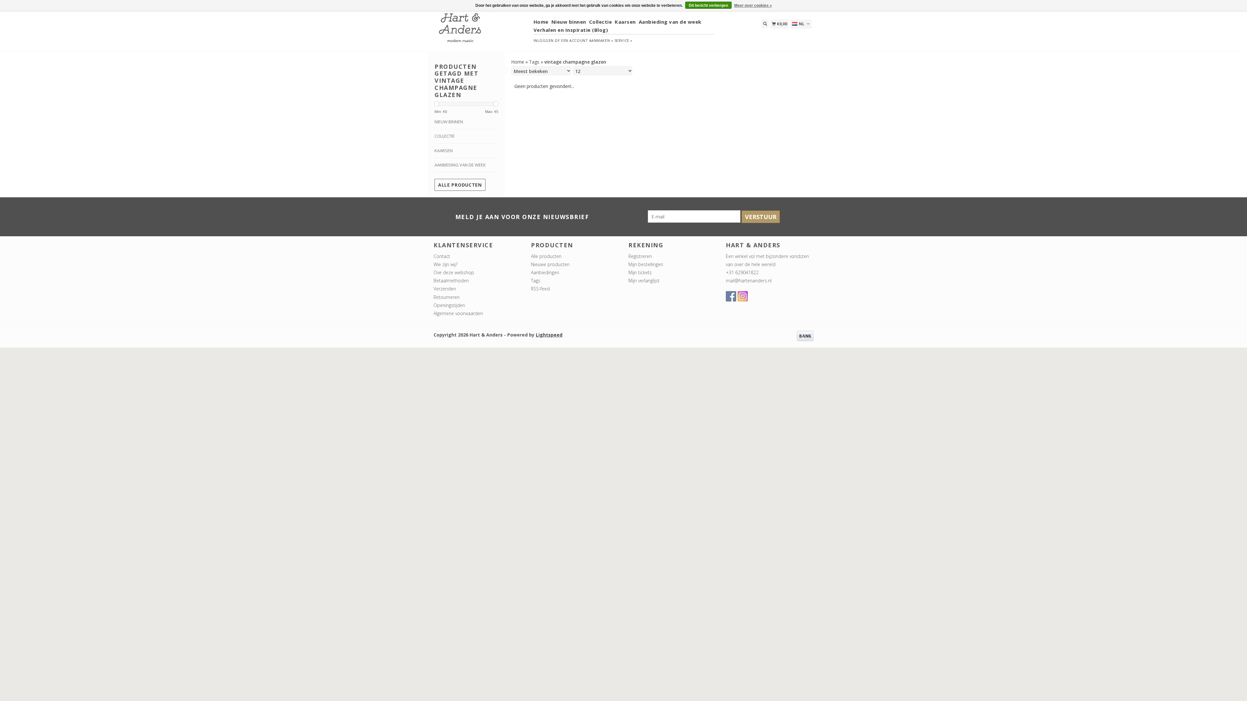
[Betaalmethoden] (805, 335)
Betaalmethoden (451, 280)
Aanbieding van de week (670, 21)
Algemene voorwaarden (458, 313)
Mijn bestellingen (645, 264)
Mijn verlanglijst (644, 280)
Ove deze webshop (454, 272)
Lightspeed (549, 335)
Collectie (600, 21)
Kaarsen (625, 21)
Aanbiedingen (545, 272)
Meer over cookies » (753, 5)
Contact (442, 256)
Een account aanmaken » (587, 40)
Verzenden (445, 289)
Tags (534, 62)
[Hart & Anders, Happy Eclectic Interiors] (481, 30)
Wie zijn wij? (446, 264)
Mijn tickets (640, 272)
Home (541, 21)
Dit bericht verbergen (708, 5)
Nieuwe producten (550, 264)
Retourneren (447, 297)
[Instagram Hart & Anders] (742, 296)
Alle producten (460, 185)
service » (623, 40)
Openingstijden (449, 305)
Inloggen (544, 40)
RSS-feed (540, 289)
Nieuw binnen (568, 21)
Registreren (640, 256)
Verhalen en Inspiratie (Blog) (571, 30)
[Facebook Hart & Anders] (731, 296)
